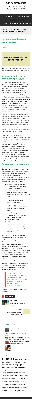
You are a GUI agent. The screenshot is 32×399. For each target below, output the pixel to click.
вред (20, 359)
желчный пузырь (15, 364)
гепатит (3, 362)
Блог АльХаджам (16, 3)
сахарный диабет (8, 387)
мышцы (5, 378)
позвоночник (15, 384)
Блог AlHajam (6, 29)
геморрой (26, 359)
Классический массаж (18, 20)
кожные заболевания (12, 372)
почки (23, 384)
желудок (5, 365)
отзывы (16, 381)
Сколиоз (17, 356)
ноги (25, 378)
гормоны (20, 362)
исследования (6, 370)
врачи (16, 359)
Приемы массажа (17, 348)
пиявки (5, 384)
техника (24, 387)
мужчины (24, 375)
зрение (12, 367)
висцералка (9, 296)
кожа (4, 372)
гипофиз (8, 362)
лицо (23, 372)
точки (4, 391)
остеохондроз (7, 381)
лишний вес (5, 375)
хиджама (20, 390)
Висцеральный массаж (12, 23)
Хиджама (9, 16)
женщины (6, 367)
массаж (13, 375)
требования (11, 391)
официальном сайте (13, 286)
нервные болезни (16, 378)
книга (24, 370)
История (4, 356)
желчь (24, 364)
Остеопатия (27, 23)
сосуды (17, 387)
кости (20, 372)
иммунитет (20, 367)
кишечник (20, 370)
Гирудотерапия (23, 16)
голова (14, 362)
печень (22, 381)
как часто (14, 370)
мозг (19, 375)
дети (25, 362)
